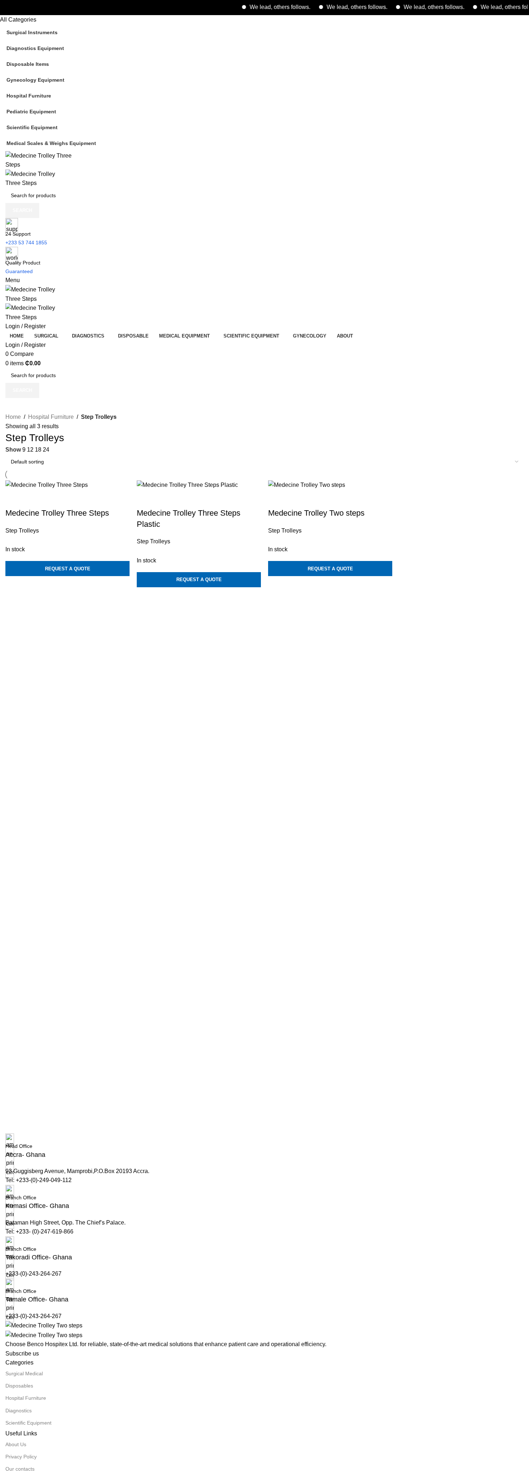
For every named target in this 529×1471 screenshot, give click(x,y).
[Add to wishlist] (53, 499)
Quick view (34, 499)
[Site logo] (41, 160)
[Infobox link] (264, 1146)
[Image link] (43, 1325)
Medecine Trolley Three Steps (57, 512)
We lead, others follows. (262, 7)
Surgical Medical (24, 1373)
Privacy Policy (21, 1456)
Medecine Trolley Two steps (316, 512)
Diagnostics (18, 1410)
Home (13, 417)
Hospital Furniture (51, 417)
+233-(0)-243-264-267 (33, 1274)
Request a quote (67, 568)
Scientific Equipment (28, 1423)
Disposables (19, 1386)
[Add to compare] (14, 499)
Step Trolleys (22, 531)
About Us (15, 1444)
